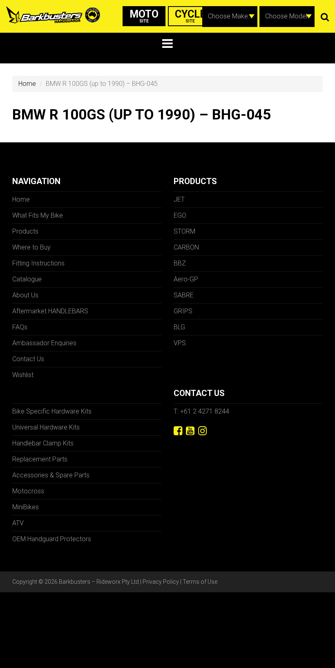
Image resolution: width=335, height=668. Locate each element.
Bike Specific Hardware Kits (52, 411)
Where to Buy (31, 247)
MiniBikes (25, 507)
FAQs (19, 327)
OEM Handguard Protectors (51, 539)
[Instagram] (202, 431)
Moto (144, 15)
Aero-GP (186, 279)
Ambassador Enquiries (44, 343)
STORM (184, 231)
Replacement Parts (39, 459)
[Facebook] (178, 431)
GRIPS (183, 311)
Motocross (28, 491)
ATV (18, 523)
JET (179, 199)
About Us (25, 295)
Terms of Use (200, 581)
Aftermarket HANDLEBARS (50, 311)
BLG (179, 327)
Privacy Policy (161, 581)
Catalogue (27, 279)
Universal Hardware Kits (46, 427)
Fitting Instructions (38, 263)
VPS (180, 343)
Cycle (190, 15)
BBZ (180, 263)
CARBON (186, 247)
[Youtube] (190, 431)
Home (27, 84)
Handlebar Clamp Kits (43, 443)
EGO (180, 215)
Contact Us (28, 359)
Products (25, 231)
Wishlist (23, 375)
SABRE (184, 295)
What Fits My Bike (37, 215)
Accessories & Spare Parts (50, 475)
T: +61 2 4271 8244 (201, 411)
